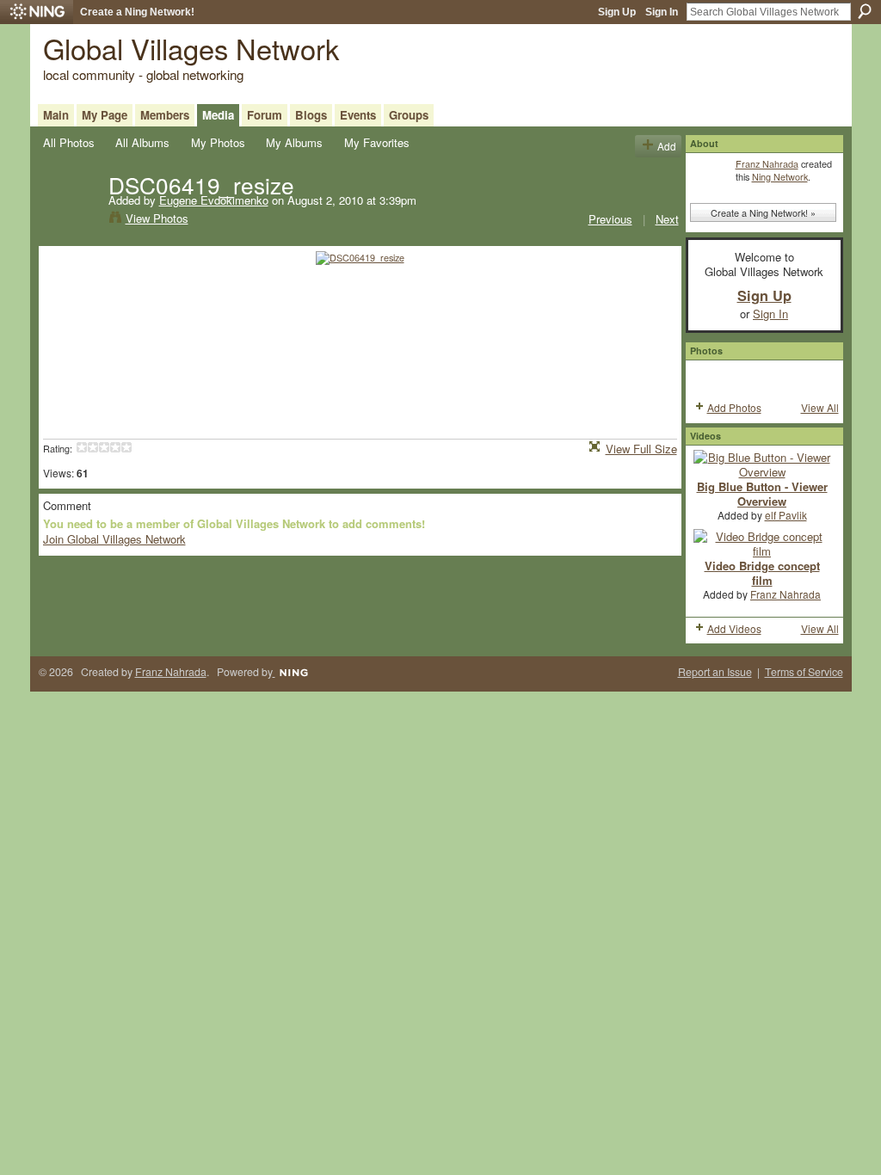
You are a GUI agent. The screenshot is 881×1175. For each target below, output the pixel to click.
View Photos (157, 218)
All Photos (69, 142)
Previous (610, 219)
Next (667, 219)
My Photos (218, 142)
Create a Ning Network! (137, 12)
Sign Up (617, 12)
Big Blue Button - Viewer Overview (762, 493)
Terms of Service (804, 672)
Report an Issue (715, 672)
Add (666, 145)
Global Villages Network (191, 48)
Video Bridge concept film (762, 572)
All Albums (142, 142)
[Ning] (36, 12)
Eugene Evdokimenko (213, 200)
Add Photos (734, 407)
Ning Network (780, 176)
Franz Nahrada (767, 163)
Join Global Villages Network (114, 539)
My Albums (294, 142)
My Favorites (377, 142)
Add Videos (734, 628)
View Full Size (641, 448)
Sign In (661, 12)
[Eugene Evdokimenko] (70, 220)
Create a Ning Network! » (763, 212)
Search (865, 11)
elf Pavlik (786, 515)
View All (820, 407)
